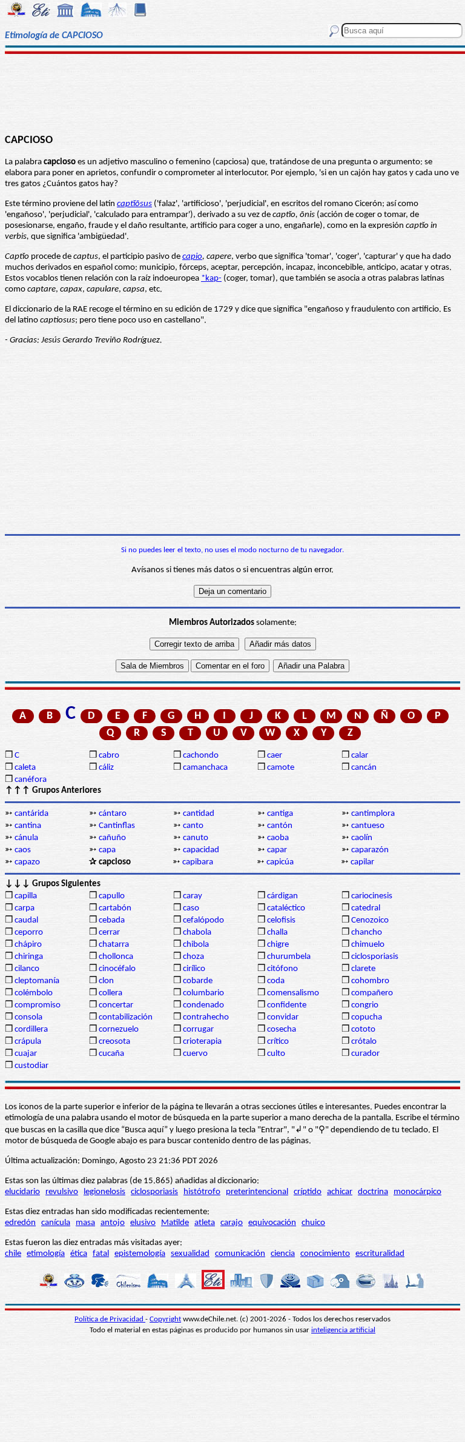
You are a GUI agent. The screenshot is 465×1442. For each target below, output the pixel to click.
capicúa (280, 862)
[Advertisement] (232, 92)
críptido (308, 1192)
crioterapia (202, 1041)
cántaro (113, 813)
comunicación (240, 1253)
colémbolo (34, 993)
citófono (282, 968)
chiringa (29, 956)
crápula (28, 1041)
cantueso (367, 825)
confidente (286, 1005)
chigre (278, 944)
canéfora (31, 779)
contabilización (126, 1017)
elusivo (143, 1222)
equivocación (272, 1222)
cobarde (198, 981)
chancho (366, 932)
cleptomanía (37, 981)
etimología (46, 1253)
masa (85, 1222)
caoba (278, 838)
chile (13, 1253)
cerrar (109, 932)
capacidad (201, 850)
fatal (101, 1253)
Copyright (165, 1319)
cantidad (198, 813)
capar (277, 850)
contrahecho (206, 1017)
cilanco (27, 968)
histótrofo (201, 1192)
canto (193, 825)
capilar (362, 862)
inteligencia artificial (343, 1330)
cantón (279, 825)
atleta (204, 1222)
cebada (112, 920)
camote (280, 767)
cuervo (195, 1053)
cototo (363, 1029)
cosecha (281, 1029)
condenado (203, 1005)
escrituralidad (379, 1253)
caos (23, 850)
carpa (25, 908)
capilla (26, 896)
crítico (278, 1041)
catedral (365, 908)
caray (192, 896)
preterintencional (257, 1192)
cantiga (280, 813)
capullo (112, 896)
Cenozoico (370, 920)
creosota (114, 1041)
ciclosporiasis (374, 956)
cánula (26, 838)
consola (28, 1017)
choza (193, 956)
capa (107, 850)
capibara (197, 862)
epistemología (139, 1253)
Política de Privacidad (109, 1319)
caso (191, 908)
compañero (372, 993)
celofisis (281, 920)
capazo (27, 862)
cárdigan (282, 896)
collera (110, 993)
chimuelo (367, 944)
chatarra (114, 944)
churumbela (289, 956)
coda (276, 981)
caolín (361, 838)
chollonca (116, 956)
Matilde (175, 1222)
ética (78, 1253)
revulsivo (61, 1192)
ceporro (29, 932)
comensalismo (293, 993)
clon (106, 981)
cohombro (370, 981)
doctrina (373, 1192)
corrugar (198, 1029)
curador (365, 1053)
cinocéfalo (117, 968)
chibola (196, 944)
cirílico (194, 968)
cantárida (31, 813)
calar (359, 755)
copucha (366, 1017)
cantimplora (373, 813)
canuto (195, 838)
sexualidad (190, 1253)
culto (276, 1053)
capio (192, 256)
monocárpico (417, 1192)
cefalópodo (203, 920)
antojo (113, 1222)
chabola (197, 932)
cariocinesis (371, 896)
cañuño (112, 838)
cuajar (26, 1053)
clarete (363, 968)
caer (274, 755)
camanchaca (205, 767)
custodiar (31, 1065)
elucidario (22, 1192)
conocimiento (325, 1253)
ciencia (283, 1253)
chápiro (28, 944)
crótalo (364, 1041)
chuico (313, 1222)
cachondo (201, 755)
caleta (25, 767)
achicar (339, 1192)
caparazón (370, 850)
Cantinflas (117, 825)
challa (277, 932)
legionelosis (104, 1192)
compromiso (38, 1005)
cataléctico (286, 908)
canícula (55, 1222)
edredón (20, 1222)
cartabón (115, 908)
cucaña (111, 1053)
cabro (109, 755)
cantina (28, 825)
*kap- (211, 278)
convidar (282, 1017)
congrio (364, 1005)
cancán (364, 767)
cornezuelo (119, 1029)
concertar (116, 1005)
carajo (231, 1222)
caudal (26, 920)
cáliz (106, 767)
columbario (203, 993)
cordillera (31, 1029)
